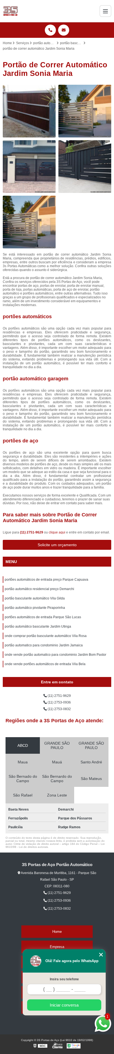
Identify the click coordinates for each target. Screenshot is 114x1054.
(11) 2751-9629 (32, 532)
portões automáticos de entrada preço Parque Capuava (46, 580)
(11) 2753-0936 (59, 702)
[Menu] (105, 11)
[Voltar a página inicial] (10, 11)
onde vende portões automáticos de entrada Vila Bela (45, 664)
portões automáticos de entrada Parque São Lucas (43, 617)
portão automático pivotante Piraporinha (35, 608)
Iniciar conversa (64, 1005)
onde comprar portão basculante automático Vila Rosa (46, 636)
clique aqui (57, 532)
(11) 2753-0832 (59, 709)
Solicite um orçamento (57, 545)
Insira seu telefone (64, 979)
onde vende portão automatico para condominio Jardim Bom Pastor (55, 655)
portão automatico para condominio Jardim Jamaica (44, 645)
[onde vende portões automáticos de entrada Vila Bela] (84, 166)
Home (57, 932)
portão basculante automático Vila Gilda (35, 598)
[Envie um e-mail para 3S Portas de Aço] (63, 30)
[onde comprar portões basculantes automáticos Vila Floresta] (29, 166)
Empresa (57, 947)
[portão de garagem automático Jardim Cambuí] (84, 111)
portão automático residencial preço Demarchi (39, 589)
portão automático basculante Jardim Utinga (38, 626)
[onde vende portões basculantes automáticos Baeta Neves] (29, 111)
